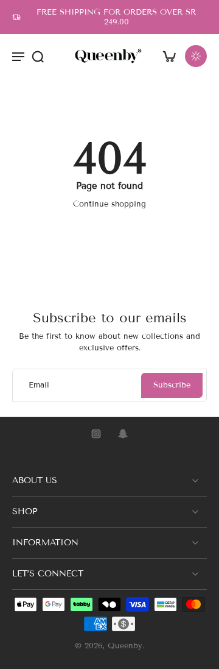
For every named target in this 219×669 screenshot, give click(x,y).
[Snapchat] (122, 433)
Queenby (125, 646)
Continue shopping (109, 204)
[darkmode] (196, 56)
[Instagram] (96, 433)
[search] (37, 56)
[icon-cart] (169, 56)
